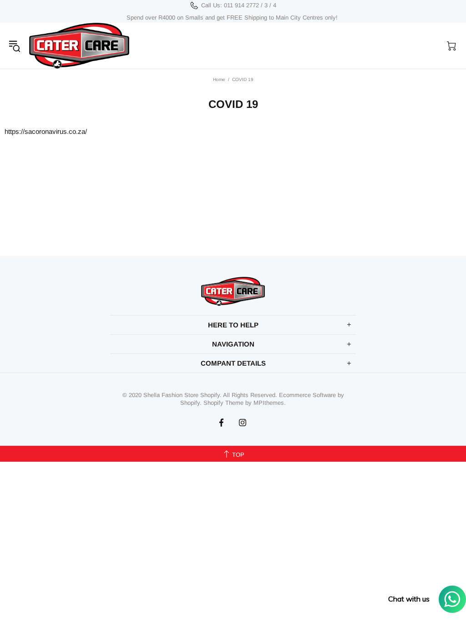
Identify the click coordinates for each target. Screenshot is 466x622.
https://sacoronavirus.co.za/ (46, 131)
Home (219, 79)
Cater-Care (79, 46)
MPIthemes (268, 402)
